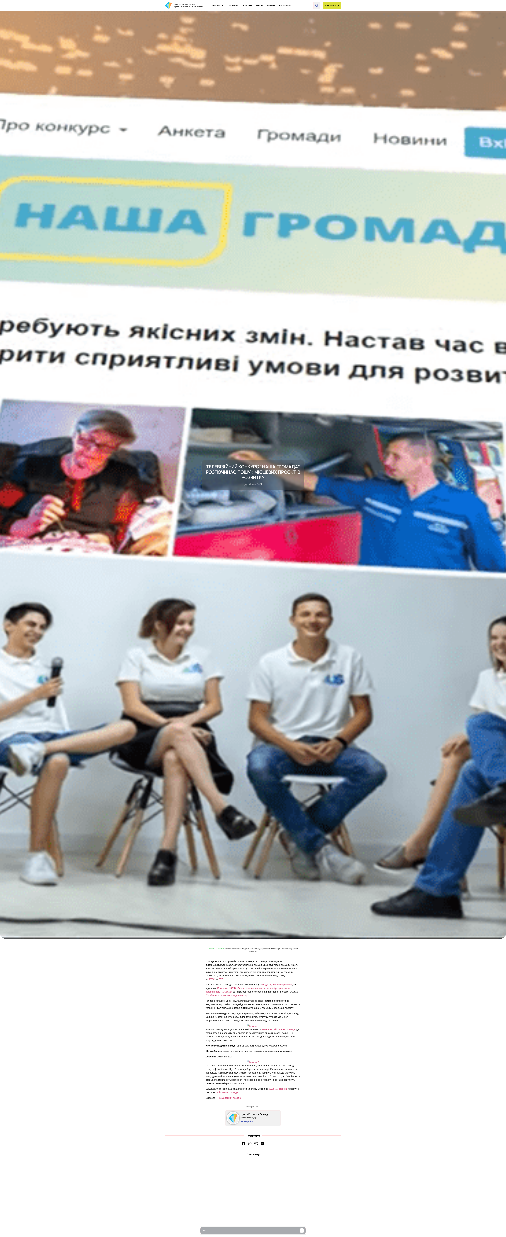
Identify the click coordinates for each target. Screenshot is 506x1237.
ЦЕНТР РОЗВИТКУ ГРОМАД (189, 6)
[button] (302, 1230)
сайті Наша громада (227, 1092)
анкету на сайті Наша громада (278, 1029)
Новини (221, 948)
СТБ (220, 979)
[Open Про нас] (223, 5)
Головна (211, 948)
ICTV (212, 979)
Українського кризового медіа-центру (226, 995)
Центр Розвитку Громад (254, 1114)
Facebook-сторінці (278, 1088)
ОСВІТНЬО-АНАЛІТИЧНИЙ (184, 4)
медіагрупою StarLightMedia (277, 984)
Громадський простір (229, 1097)
